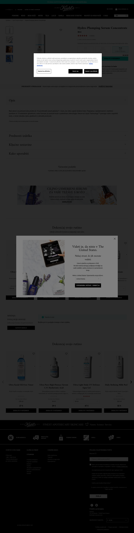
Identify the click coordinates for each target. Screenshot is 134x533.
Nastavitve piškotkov (44, 71)
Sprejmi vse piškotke (91, 71)
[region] (68, 65)
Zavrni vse (76, 71)
